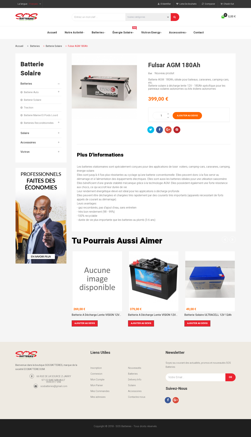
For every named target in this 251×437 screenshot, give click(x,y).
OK (230, 377)
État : (150, 73)
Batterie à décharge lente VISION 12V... (96, 315)
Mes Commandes (99, 391)
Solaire (24, 133)
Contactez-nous (136, 397)
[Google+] (176, 400)
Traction (28, 107)
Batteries (26, 84)
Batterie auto (31, 92)
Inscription (96, 368)
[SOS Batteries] (41, 17)
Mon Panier (96, 385)
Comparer (209, 3)
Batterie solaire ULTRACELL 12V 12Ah (208, 315)
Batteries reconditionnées (39, 123)
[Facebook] (168, 400)
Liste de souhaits (187, 3)
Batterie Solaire (32, 100)
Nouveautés (134, 368)
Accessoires (28, 142)
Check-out (228, 3)
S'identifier (165, 3)
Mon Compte (97, 379)
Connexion (96, 374)
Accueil (19, 46)
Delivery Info (134, 379)
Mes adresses (98, 397)
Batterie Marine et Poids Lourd (41, 115)
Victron (25, 152)
